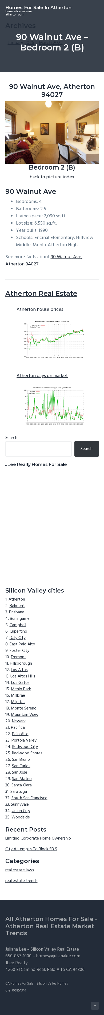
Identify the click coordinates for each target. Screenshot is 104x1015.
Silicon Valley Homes (52, 983)
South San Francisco (29, 798)
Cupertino (18, 631)
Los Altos (19, 670)
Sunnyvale (20, 804)
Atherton (17, 599)
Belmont (17, 605)
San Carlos (21, 766)
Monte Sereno (24, 708)
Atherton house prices (40, 309)
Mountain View (24, 714)
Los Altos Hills (22, 676)
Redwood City (25, 746)
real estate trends (21, 880)
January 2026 (21, 43)
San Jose (19, 772)
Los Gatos (20, 682)
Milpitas (18, 702)
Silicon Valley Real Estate (55, 949)
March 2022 (51, 43)
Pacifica (18, 727)
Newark (19, 721)
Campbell (18, 625)
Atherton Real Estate (41, 293)
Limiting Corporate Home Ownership (38, 838)
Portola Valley (24, 740)
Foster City (19, 650)
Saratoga (18, 791)
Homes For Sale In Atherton (38, 7)
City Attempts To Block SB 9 (31, 849)
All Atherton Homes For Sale (49, 919)
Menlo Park (21, 689)
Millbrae (18, 695)
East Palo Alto (22, 644)
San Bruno (21, 759)
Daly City (18, 637)
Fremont (18, 657)
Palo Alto (20, 734)
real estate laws (19, 870)
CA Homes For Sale (19, 983)
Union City (21, 811)
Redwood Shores (27, 753)
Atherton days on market (42, 376)
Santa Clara (21, 785)
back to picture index (52, 177)
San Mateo (22, 778)
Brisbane (16, 612)
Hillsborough (21, 663)
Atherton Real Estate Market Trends (49, 930)
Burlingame (20, 618)
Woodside (20, 817)
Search (11, 437)
